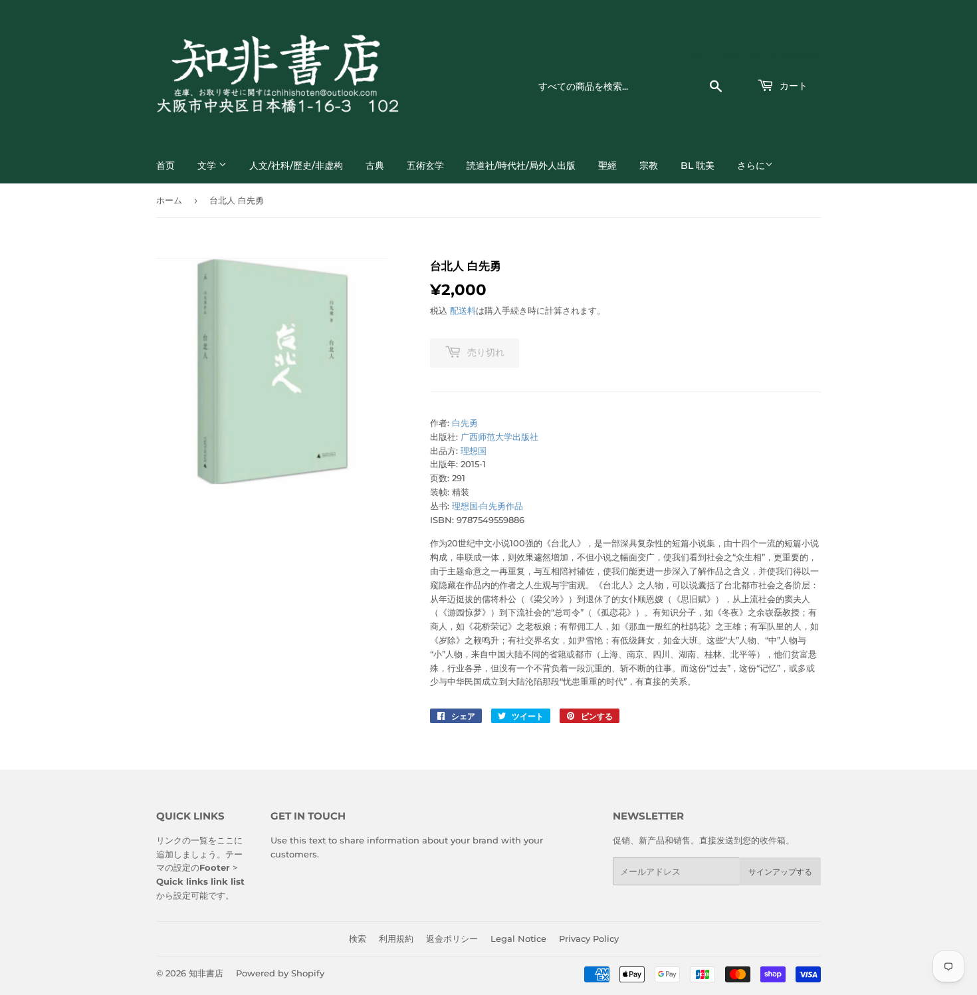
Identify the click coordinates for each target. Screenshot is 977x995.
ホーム (169, 200)
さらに (751, 165)
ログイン (700, 55)
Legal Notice (518, 938)
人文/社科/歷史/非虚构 (296, 165)
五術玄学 (425, 165)
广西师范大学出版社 (499, 436)
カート (792, 86)
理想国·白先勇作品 (487, 505)
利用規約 (396, 938)
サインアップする (780, 872)
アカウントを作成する (784, 55)
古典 (375, 165)
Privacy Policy (589, 938)
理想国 (474, 450)
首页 (165, 165)
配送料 (463, 310)
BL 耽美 (697, 165)
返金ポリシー (452, 938)
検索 (357, 938)
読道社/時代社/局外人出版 (521, 165)
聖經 (607, 165)
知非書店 (206, 973)
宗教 (648, 165)
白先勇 (465, 422)
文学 (208, 165)
